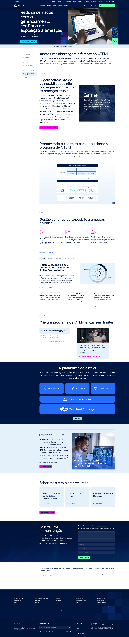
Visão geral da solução (29, 59)
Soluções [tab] (54, 5)
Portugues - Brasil (109, 1)
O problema (27, 57)
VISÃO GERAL (27, 54)
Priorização (58, 258)
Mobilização (75, 258)
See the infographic (72, 503)
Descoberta (50, 258)
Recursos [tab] (60, 5)
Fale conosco (93, 1)
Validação (66, 258)
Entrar (100, 1)
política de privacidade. (102, 525)
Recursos (26, 77)
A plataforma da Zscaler (29, 70)
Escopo (43, 258)
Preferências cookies (80, 633)
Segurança (78, 630)
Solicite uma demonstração (107, 5)
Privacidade (78, 625)
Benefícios (27, 62)
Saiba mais (42, 306)
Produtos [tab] (49, 5)
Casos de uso (27, 68)
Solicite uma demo (84, 557)
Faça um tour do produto (90, 5)
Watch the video (97, 503)
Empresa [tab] (65, 5)
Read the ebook (45, 503)
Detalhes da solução (29, 65)
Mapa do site (79, 623)
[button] (77, 182)
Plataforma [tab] (42, 5)
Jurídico (77, 628)
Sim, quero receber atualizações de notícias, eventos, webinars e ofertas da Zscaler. (97, 529)
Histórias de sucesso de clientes (29, 74)
